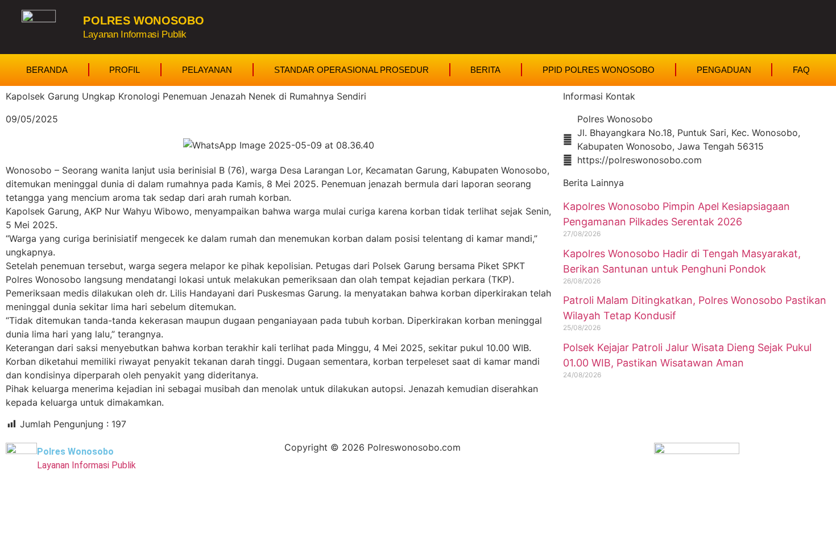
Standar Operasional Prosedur (351, 70)
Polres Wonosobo (143, 20)
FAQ (801, 70)
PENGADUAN (724, 70)
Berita (485, 70)
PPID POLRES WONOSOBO (599, 70)
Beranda (47, 70)
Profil (124, 70)
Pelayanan (207, 70)
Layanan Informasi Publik (135, 33)
